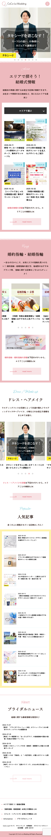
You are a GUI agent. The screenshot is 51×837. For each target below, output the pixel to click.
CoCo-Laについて (9, 826)
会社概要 (20, 828)
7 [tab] (36, 60)
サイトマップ (20, 826)
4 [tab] (25, 60)
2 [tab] (18, 60)
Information (8, 819)
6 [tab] (32, 60)
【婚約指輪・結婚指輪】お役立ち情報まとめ (20, 809)
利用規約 (29, 826)
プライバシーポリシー (41, 826)
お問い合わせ (29, 828)
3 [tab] (22, 60)
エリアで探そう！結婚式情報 (14, 804)
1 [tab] (15, 60)
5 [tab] (29, 60)
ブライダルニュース (24, 819)
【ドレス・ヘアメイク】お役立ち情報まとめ (20, 814)
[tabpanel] (25, 33)
